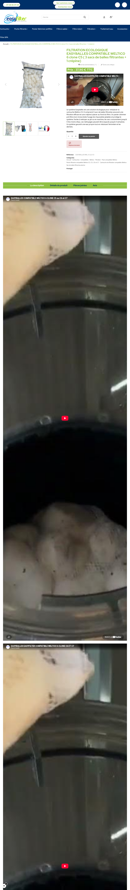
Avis (95, 185)
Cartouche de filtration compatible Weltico (113, 162)
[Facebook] (117, 4)
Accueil (69, 160)
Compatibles (84, 160)
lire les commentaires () (87, 65)
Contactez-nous (65, 7)
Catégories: (70, 158)
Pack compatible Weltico (109, 160)
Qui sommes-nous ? (65, 3)
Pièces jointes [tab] (80, 185)
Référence (70, 155)
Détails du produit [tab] (58, 185)
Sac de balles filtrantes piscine (76, 165)
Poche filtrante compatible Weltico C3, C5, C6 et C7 (83, 162)
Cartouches (76, 160)
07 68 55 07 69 (12, 5)
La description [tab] (37, 185)
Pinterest (81, 168)
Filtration (98, 160)
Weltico (91, 160)
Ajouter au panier (89, 136)
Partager (75, 168)
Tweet (78, 168)
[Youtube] (124, 4)
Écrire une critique (107, 65)
